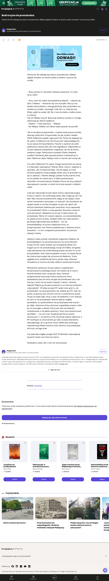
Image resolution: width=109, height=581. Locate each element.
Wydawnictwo (33, 579)
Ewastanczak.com (71, 571)
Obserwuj (75, 579)
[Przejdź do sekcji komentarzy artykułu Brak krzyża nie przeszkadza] (13, 39)
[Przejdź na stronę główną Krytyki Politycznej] (12, 549)
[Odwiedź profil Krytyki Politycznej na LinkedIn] (29, 566)
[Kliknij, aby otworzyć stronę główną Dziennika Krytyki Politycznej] (54, 577)
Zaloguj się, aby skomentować (54, 417)
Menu (97, 579)
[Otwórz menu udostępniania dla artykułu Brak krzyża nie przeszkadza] (8, 39)
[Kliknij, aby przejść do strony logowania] (106, 9)
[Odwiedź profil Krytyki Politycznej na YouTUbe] (25, 566)
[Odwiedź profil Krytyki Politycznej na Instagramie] (17, 566)
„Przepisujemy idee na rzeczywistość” (16, 556)
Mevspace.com (55, 571)
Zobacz (14, 479)
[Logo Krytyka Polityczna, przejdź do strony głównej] (13, 9)
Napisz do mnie (55, 370)
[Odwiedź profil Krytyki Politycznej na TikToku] (21, 566)
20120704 (38, 386)
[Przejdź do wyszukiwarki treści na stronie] (98, 9)
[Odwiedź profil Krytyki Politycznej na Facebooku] (12, 566)
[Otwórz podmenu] (106, 556)
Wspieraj (11, 579)
